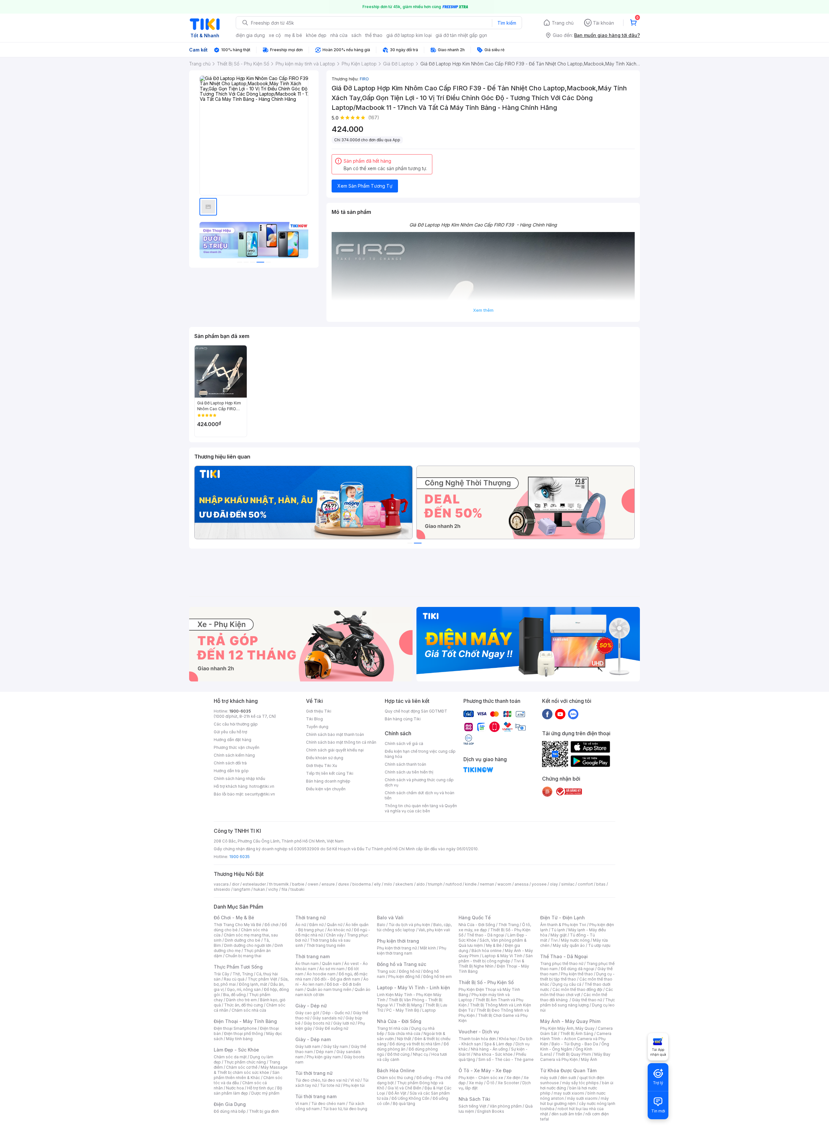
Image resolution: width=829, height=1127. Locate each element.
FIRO (364, 78)
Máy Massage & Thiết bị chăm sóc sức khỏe (251, 1070)
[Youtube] (560, 714)
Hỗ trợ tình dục (260, 1088)
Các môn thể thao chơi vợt (576, 992)
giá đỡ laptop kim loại (409, 35)
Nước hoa (235, 1088)
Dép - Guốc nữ (336, 1012)
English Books (490, 1111)
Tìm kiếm (506, 23)
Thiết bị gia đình (264, 1111)
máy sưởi (548, 1077)
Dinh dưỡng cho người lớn (247, 945)
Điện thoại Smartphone (235, 1028)
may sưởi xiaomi (569, 1093)
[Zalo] (573, 714)
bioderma (361, 884)
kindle (471, 884)
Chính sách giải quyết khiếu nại (335, 750)
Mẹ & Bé (494, 945)
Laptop (429, 1010)
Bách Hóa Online (396, 1070)
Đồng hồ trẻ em (437, 976)
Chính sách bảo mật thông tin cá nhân (341, 742)
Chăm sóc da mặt (230, 1056)
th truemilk (279, 884)
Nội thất (404, 1038)
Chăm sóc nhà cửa (249, 1010)
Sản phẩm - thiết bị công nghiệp (496, 958)
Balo (381, 924)
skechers (404, 884)
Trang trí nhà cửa (392, 1028)
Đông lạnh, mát (253, 984)
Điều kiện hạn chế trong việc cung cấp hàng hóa (420, 754)
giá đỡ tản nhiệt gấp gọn (461, 35)
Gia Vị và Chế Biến (404, 1088)
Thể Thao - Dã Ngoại (564, 956)
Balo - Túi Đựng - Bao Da (574, 1043)
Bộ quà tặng (404, 1103)
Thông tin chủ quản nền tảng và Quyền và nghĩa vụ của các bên (421, 808)
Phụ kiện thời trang (398, 941)
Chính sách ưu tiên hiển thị (409, 772)
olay (554, 884)
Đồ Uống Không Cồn (410, 1098)
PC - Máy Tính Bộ (402, 1010)
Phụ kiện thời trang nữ (397, 948)
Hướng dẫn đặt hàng (232, 739)
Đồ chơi (271, 924)
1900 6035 (239, 856)
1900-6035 (240, 711)
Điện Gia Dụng (230, 1104)
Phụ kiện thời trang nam (411, 951)
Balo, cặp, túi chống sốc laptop (414, 927)
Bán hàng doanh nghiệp (328, 781)
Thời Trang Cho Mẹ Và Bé (237, 924)
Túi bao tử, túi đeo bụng (345, 1108)
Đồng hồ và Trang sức (401, 964)
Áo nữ (300, 924)
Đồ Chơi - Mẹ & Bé (234, 917)
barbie (298, 884)
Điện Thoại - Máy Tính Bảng (245, 1021)
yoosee (539, 884)
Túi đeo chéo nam (328, 1103)
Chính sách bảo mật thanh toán (335, 734)
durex (343, 884)
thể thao (373, 35)
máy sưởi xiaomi (582, 1098)
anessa (521, 884)
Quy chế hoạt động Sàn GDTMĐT (416, 711)
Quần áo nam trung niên (329, 989)
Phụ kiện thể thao (577, 973)
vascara (221, 884)
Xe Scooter (508, 1082)
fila (284, 889)
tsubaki (297, 889)
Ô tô (490, 1082)
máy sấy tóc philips (580, 1082)
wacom (504, 884)
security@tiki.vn (260, 794)
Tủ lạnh (558, 929)
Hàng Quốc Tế (475, 917)
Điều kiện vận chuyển (326, 788)
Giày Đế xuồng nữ (331, 1028)
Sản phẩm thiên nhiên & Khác (246, 1075)
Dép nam (324, 1051)
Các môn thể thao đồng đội (577, 989)
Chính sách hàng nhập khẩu (239, 778)
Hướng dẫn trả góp (231, 770)
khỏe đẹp (316, 35)
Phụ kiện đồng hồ (404, 976)
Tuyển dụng (317, 726)
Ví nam (301, 1103)
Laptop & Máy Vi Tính (502, 955)
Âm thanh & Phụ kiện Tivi (563, 924)
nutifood (454, 884)
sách (356, 35)
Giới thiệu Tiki (318, 711)
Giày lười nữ (344, 1023)
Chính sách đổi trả (230, 763)
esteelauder (254, 884)
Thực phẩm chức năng (245, 1062)
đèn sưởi (568, 1077)
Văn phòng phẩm (506, 1106)
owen (313, 884)
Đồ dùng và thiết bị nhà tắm (415, 1043)
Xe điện (513, 1077)
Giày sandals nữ (327, 1018)
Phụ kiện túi (354, 1085)
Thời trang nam (312, 956)
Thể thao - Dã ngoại (485, 935)
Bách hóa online (486, 950)
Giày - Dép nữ (311, 1005)
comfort (585, 884)
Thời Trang (508, 924)
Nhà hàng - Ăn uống (489, 1049)
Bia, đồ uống (234, 994)
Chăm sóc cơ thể (241, 1067)
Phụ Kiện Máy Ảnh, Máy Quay (567, 1028)
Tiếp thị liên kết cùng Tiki (329, 773)
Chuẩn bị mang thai (243, 955)
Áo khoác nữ (339, 929)
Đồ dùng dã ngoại (577, 968)
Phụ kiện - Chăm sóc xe (481, 1077)
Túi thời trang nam (315, 1096)
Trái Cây (221, 973)
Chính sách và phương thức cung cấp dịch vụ (419, 782)
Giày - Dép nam (313, 1039)
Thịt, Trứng (243, 973)
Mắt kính (428, 948)
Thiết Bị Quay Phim (573, 1054)
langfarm (241, 889)
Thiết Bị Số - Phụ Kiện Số (486, 982)
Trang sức (386, 971)
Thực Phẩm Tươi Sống (238, 967)
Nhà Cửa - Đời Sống (399, 1021)
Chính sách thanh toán (405, 764)
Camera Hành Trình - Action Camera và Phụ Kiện (575, 1038)
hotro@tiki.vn (261, 786)
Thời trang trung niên (325, 945)
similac (567, 884)
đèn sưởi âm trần (566, 1113)
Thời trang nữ (310, 917)
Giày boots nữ (317, 1023)
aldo (420, 884)
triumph (435, 884)
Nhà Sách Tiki (474, 1099)
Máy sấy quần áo (569, 945)
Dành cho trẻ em (241, 999)
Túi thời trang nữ (314, 1073)
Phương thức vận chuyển (236, 747)
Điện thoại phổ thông (243, 1033)
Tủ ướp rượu (599, 945)
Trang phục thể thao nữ (561, 963)
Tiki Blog (314, 718)
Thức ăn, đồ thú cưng (243, 1005)
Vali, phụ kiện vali (434, 929)
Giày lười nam (307, 1046)
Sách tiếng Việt (472, 1106)
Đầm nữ (316, 924)
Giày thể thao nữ (587, 999)
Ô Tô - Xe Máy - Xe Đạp (485, 1070)
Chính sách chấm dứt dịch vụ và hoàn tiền (419, 795)
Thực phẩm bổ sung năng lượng (577, 1002)
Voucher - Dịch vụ (479, 1031)
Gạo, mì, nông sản (244, 989)
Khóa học (508, 1038)
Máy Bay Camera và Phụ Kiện (575, 1057)
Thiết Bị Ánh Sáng (576, 1033)
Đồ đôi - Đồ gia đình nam (337, 979)
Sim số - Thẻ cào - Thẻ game (506, 1059)
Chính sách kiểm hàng (234, 755)
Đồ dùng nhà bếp (230, 1111)
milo (388, 884)
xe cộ (275, 35)
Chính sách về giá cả (404, 743)
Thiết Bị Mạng (409, 1005)
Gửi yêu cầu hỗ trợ (230, 731)
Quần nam (331, 963)
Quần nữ (334, 924)
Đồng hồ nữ (409, 971)
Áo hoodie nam (321, 973)
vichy (273, 889)
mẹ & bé (293, 35)
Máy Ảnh (589, 1059)
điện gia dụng (250, 35)
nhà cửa (338, 35)
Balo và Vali (390, 917)
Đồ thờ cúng (398, 1054)
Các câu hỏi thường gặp (236, 724)
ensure (328, 884)
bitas (601, 884)
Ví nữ (354, 1080)
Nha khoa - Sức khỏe (493, 1054)
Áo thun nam (307, 963)
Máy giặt (559, 935)
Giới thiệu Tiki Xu (321, 765)
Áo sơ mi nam (332, 968)
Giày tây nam (336, 1046)
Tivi (554, 940)
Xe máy (476, 1082)
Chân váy (335, 935)
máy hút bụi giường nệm (574, 1101)
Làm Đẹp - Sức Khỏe (236, 1049)
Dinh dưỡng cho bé (242, 940)
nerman (487, 884)
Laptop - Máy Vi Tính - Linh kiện (413, 987)
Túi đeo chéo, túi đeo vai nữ (321, 1080)
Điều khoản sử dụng (324, 757)
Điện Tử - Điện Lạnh (562, 917)
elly (377, 884)
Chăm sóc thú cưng (395, 1077)
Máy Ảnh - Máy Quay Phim (570, 1021)
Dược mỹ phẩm (265, 1093)
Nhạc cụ (420, 1054)
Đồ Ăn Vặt (397, 1093)
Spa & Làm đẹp (498, 1043)
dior (235, 884)
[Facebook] (547, 714)
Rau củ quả (234, 979)
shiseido (222, 889)
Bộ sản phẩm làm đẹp (248, 1091)
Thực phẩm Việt (262, 979)
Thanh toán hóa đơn (477, 1038)
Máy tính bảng (239, 1038)
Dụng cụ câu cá (566, 984)
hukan (259, 889)
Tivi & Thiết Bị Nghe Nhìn (491, 964)
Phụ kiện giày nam (324, 1056)
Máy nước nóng (575, 940)
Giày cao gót (307, 1012)
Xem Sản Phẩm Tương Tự (364, 186)
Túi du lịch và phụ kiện (409, 924)
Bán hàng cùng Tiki (403, 718)
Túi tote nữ (330, 1085)
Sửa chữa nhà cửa (404, 1033)
